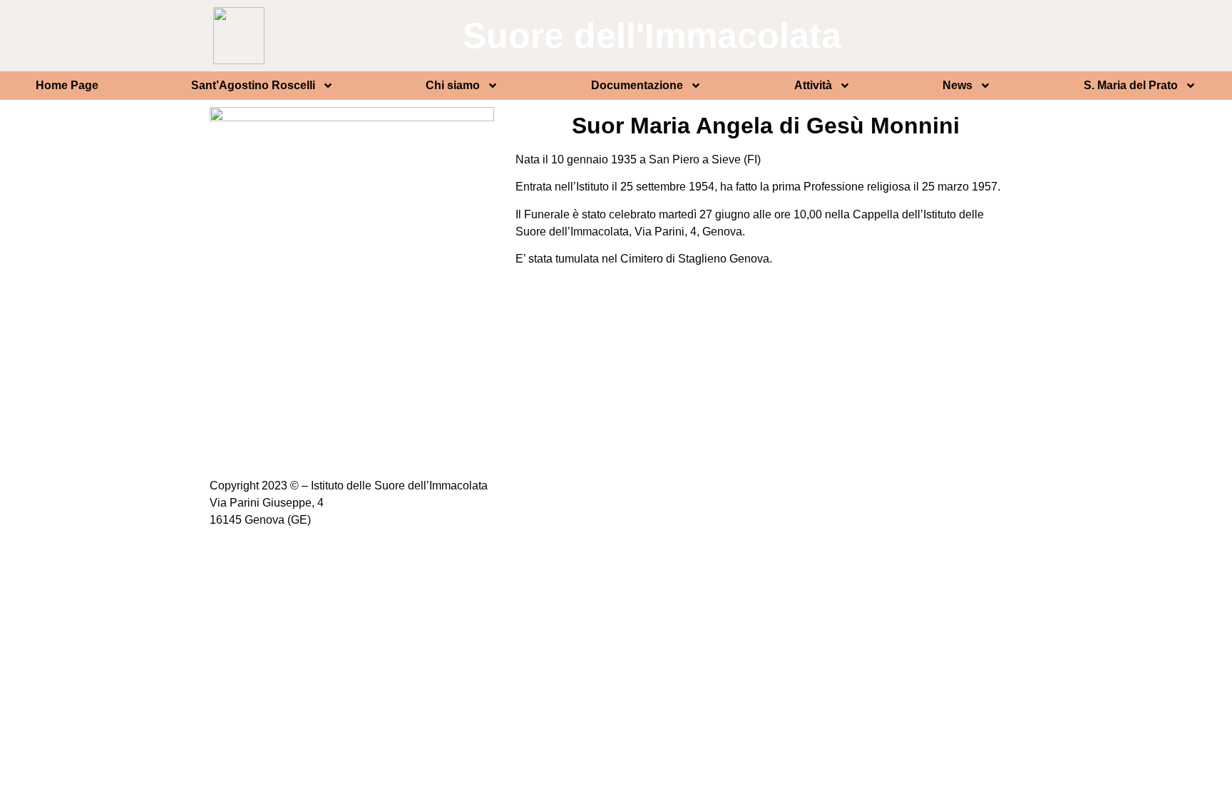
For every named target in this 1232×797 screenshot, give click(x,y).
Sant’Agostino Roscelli (253, 85)
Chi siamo (453, 85)
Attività (813, 85)
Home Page (67, 85)
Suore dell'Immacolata (652, 36)
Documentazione (637, 85)
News (957, 85)
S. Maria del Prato (1131, 85)
